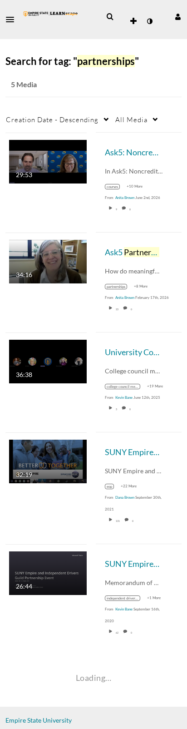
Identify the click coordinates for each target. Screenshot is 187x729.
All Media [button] (131, 119)
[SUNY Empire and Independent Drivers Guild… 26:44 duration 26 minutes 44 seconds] (48, 572)
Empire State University (38, 720)
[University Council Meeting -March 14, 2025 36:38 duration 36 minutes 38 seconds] (48, 360)
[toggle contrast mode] (149, 21)
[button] (12, 19)
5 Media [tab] (24, 84)
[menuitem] (109, 17)
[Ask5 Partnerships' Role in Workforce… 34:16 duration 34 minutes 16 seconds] (48, 260)
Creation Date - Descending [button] (52, 119)
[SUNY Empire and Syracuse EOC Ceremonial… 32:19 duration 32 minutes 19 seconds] (48, 460)
